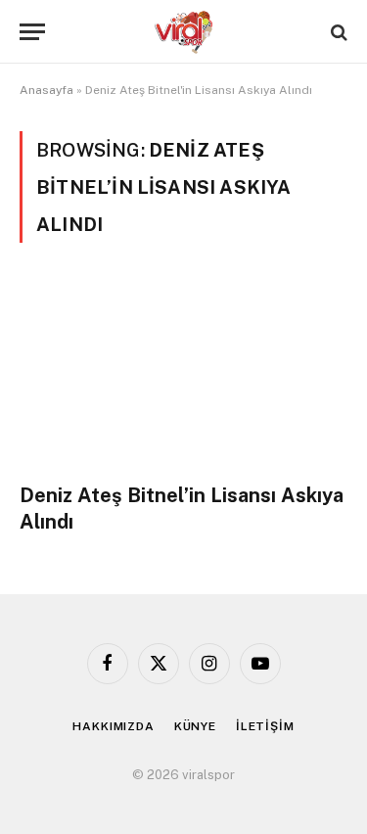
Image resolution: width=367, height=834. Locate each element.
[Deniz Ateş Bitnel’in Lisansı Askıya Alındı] (183, 374)
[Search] (337, 32)
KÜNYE (195, 726)
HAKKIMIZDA (113, 726)
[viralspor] (184, 32)
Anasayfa (46, 90)
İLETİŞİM (265, 726)
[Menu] (32, 32)
